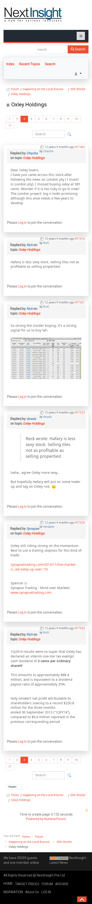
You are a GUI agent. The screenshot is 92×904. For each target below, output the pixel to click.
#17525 (80, 522)
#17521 (80, 302)
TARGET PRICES (27, 884)
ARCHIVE (62, 884)
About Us (32, 892)
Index (10, 64)
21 (10, 125)
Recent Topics (29, 64)
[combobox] (52, 49)
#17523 (80, 412)
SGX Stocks (64, 842)
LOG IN (46, 892)
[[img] (46, 358)
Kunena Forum (55, 819)
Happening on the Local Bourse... (30, 842)
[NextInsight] (33, 14)
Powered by (35, 819)
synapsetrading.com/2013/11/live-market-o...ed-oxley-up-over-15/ (44, 566)
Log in (22, 222)
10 (76, 119)
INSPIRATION (13, 892)
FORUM (47, 884)
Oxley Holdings (34, 158)
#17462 (80, 147)
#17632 (80, 628)
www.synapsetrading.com (31, 592)
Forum (39, 836)
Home (26, 836)
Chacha (48, 151)
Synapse (48, 526)
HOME (8, 883)
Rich (46, 243)
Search (79, 49)
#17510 (80, 238)
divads (47, 416)
